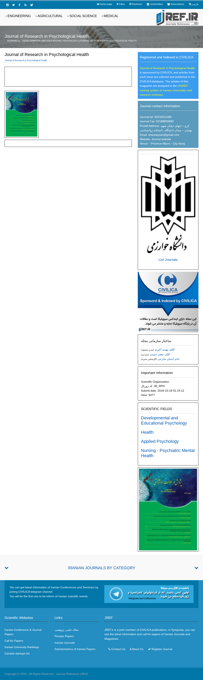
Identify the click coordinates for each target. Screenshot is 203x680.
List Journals (168, 260)
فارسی (194, 4)
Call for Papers (14, 640)
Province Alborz (160, 143)
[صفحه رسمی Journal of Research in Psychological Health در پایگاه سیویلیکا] (168, 301)
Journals (13, 40)
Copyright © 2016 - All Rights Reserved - (30, 673)
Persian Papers (64, 636)
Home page (106, 4)
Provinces (136, 4)
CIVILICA (145, 629)
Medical (111, 16)
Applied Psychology (160, 441)
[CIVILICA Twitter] (13, 5)
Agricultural (50, 16)
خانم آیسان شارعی (169, 358)
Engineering (19, 16)
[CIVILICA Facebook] (19, 5)
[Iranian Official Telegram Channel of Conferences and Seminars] (148, 593)
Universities (156, 4)
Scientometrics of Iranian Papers (75, 649)
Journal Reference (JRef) (72, 673)
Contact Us (118, 649)
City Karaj (179, 143)
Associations (177, 4)
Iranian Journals (65, 642)
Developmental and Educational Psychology (50, 40)
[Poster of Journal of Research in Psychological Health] (168, 509)
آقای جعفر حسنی (160, 354)
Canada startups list (17, 653)
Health (147, 432)
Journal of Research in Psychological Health (108, 40)
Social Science (83, 16)
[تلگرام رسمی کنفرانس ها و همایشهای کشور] (31, 5)
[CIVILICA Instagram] (8, 5)
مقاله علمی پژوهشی (67, 629)
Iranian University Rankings (22, 647)
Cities (122, 4)
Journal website (161, 139)
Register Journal (162, 649)
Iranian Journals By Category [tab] (101, 568)
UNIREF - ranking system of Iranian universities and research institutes (166, 90)
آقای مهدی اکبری (164, 349)
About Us (137, 649)
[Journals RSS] (25, 5)
